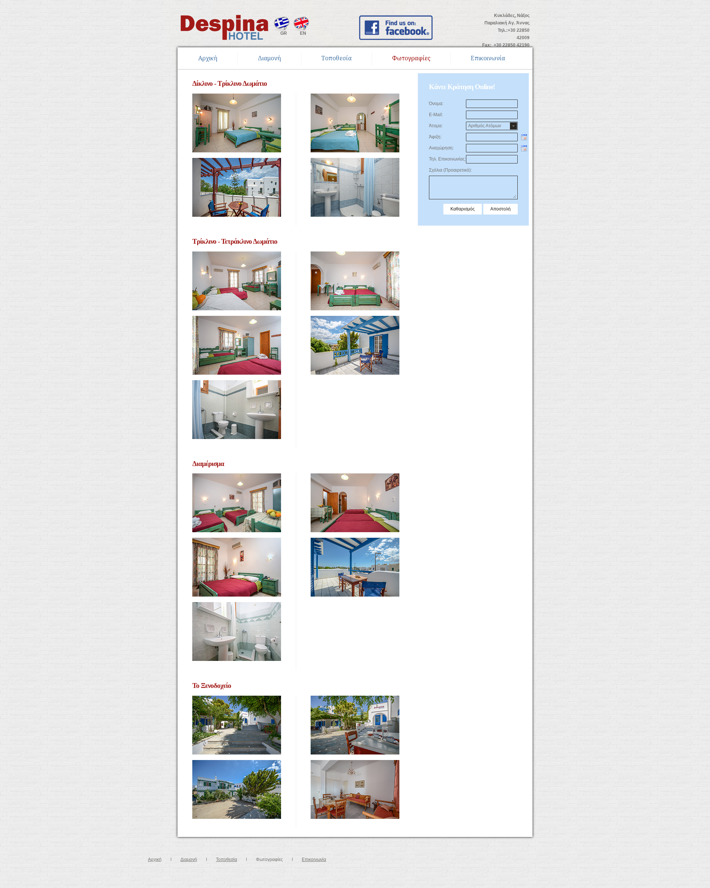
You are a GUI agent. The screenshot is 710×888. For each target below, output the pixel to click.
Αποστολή (500, 209)
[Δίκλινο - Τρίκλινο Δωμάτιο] (236, 97)
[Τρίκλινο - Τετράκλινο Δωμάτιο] (236, 255)
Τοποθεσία (336, 58)
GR (283, 33)
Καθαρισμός (462, 209)
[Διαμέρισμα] (236, 477)
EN (303, 33)
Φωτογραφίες (411, 58)
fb (396, 28)
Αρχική (207, 58)
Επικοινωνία (488, 58)
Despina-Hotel (224, 27)
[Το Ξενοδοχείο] (236, 699)
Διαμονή (269, 58)
